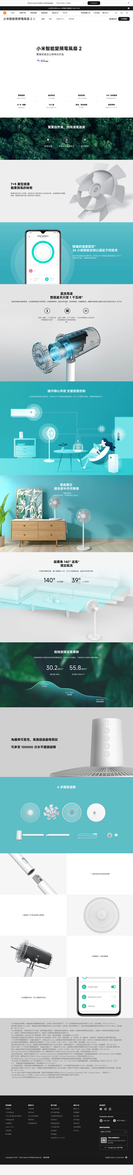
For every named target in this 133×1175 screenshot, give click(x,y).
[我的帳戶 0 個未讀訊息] (127, 12)
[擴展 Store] (15, 12)
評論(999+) (60, 19)
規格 (50, 19)
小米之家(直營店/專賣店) (14, 1116)
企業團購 (8, 1123)
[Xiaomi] (4, 12)
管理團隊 (76, 1112)
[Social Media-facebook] (100, 1109)
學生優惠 (8, 1134)
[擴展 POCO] (68, 12)
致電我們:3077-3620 (58, 1138)
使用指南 (54, 1120)
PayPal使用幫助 (33, 1116)
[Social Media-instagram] (105, 1109)
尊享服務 (54, 1134)
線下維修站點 (55, 1112)
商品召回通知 (55, 1109)
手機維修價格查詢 (56, 1116)
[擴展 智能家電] (48, 12)
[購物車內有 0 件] (121, 12)
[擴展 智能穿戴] (37, 12)
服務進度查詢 (55, 1123)
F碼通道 (71, 19)
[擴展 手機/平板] (27, 12)
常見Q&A (31, 1112)
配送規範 (54, 1131)
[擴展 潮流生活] (59, 12)
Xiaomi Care (10, 1127)
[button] (129, 3)
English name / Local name (114, 1157)
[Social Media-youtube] (110, 1109)
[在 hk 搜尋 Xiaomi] (116, 12)
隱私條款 (76, 1116)
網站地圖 (46, 1157)
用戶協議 (76, 1120)
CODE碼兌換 (10, 1112)
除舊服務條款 (32, 1123)
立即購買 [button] (124, 19)
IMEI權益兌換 (10, 1120)
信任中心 (76, 1131)
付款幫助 (31, 1109)
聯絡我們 (31, 1120)
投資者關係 (77, 1127)
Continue (94, 3)
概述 (43, 19)
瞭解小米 (76, 1109)
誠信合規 (76, 1123)
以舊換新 (8, 1131)
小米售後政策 (55, 1127)
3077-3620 (121, 1121)
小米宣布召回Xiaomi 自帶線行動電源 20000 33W (64, 8)
